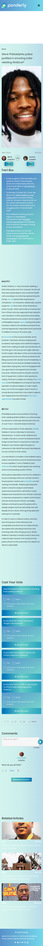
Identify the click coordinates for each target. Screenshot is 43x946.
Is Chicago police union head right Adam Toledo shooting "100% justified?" (20, 877)
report (22, 322)
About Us (5, 936)
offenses (5, 466)
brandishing (29, 481)
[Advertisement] (21, 27)
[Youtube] (27, 942)
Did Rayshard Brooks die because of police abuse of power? (21, 847)
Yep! (8, 599)
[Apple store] (17, 942)
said (11, 306)
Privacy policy (7, 938)
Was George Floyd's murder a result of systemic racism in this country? (19, 908)
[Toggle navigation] (38, 5)
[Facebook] (20, 942)
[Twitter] (22, 942)
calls (34, 429)
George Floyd (29, 186)
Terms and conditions (28, 936)
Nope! (17, 599)
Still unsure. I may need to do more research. (20, 605)
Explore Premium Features (23, 938)
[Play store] (15, 942)
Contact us (14, 936)
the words (7, 337)
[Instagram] (25, 942)
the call (11, 299)
